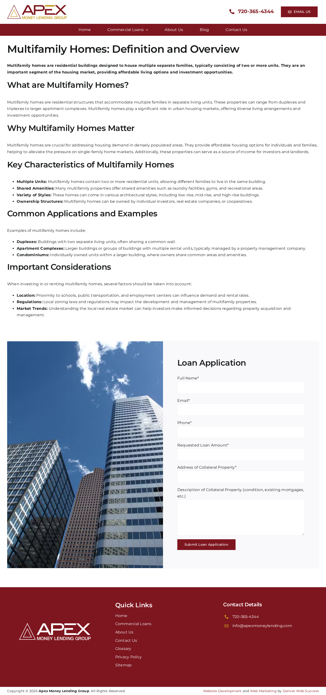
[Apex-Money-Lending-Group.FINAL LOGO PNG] (37, 6)
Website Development (222, 691)
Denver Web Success (301, 691)
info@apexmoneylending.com (262, 625)
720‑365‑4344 (245, 616)
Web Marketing (263, 691)
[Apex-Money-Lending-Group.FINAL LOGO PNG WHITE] (55, 624)
